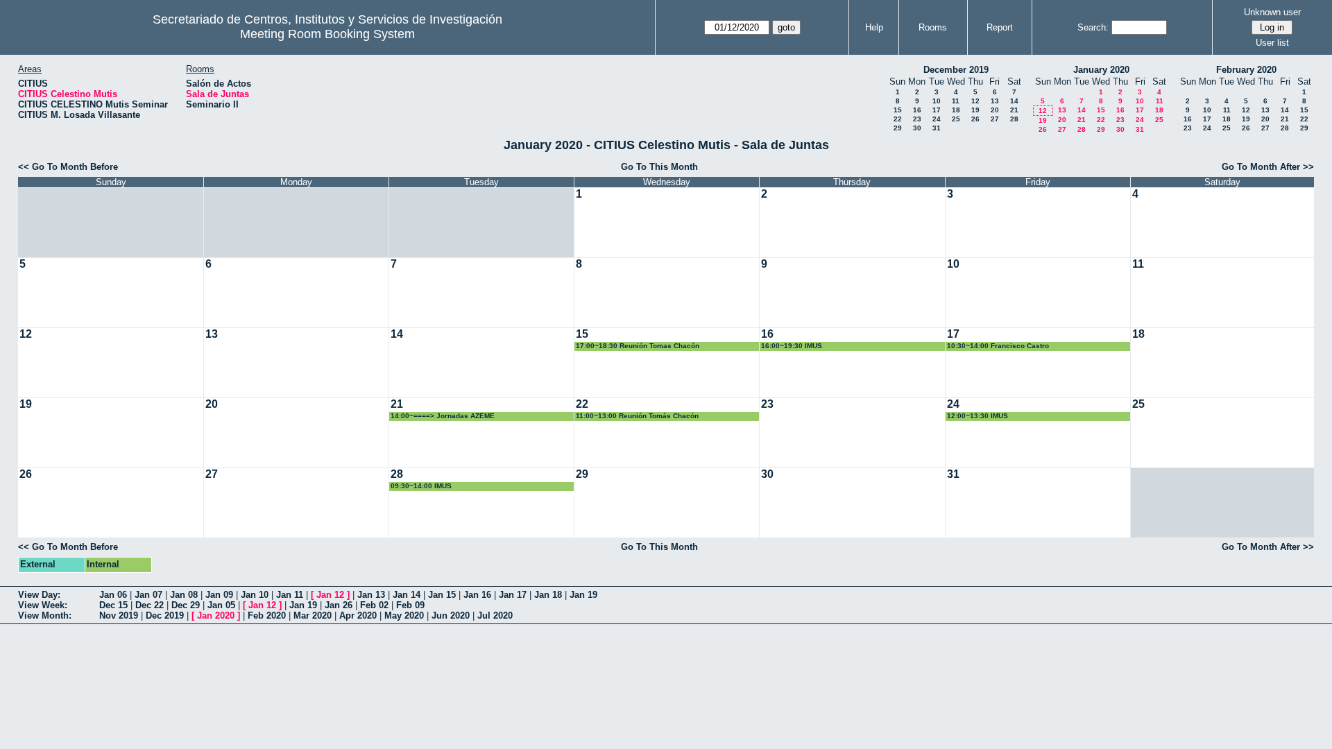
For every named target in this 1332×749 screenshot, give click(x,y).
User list (1272, 42)
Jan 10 (254, 594)
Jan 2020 (215, 615)
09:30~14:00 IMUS (421, 486)
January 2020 (1101, 69)
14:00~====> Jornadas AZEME (443, 416)
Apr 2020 (358, 615)
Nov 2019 (118, 615)
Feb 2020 (267, 615)
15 (898, 110)
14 (1014, 101)
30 (917, 128)
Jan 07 (148, 594)
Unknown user (1272, 12)
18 (956, 110)
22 (898, 119)
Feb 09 (410, 605)
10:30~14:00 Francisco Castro (998, 346)
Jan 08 (184, 594)
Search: (1093, 27)
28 (1014, 119)
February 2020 (1246, 69)
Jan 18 (548, 594)
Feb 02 (374, 605)
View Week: (42, 605)
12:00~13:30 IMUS (977, 416)
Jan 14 (406, 594)
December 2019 (956, 69)
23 (917, 119)
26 (975, 119)
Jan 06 (113, 594)
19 (975, 110)
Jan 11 (289, 594)
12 (975, 101)
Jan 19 (583, 594)
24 (936, 119)
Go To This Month (659, 167)
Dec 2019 (165, 615)
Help (874, 27)
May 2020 (404, 615)
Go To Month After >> (1268, 167)
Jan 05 (221, 605)
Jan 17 (513, 594)
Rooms (933, 27)
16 (917, 110)
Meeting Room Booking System (327, 34)
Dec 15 (113, 605)
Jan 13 (371, 594)
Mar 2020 (312, 615)
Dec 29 (185, 605)
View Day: (39, 594)
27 (995, 119)
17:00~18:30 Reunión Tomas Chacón (637, 346)
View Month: (44, 615)
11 (955, 101)
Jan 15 (442, 594)
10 (936, 101)
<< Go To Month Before (68, 167)
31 (936, 128)
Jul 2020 (495, 615)
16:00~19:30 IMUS (791, 346)
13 (995, 101)
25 (956, 119)
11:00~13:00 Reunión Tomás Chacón (637, 416)
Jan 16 (477, 594)
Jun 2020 (451, 615)
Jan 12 (330, 594)
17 (936, 110)
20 (995, 110)
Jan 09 (219, 594)
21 (1014, 110)
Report (1000, 27)
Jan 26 (338, 605)
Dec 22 (149, 605)
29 (898, 128)
